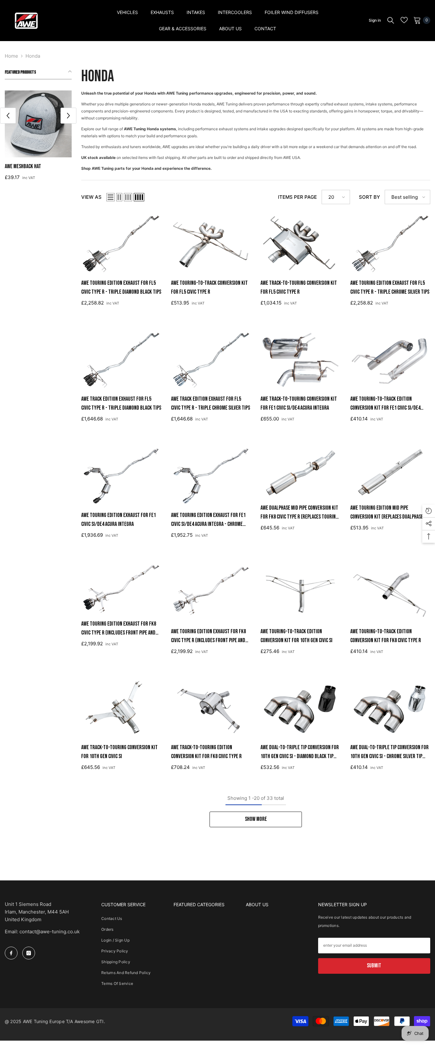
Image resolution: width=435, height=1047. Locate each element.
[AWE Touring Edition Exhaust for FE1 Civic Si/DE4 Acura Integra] (121, 476)
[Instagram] (28, 953)
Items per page (297, 197)
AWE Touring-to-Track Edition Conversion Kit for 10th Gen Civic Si (296, 636)
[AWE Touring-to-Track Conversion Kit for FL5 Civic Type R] (211, 244)
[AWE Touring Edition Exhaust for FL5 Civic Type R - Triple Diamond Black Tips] (121, 244)
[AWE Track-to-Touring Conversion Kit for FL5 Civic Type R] (300, 244)
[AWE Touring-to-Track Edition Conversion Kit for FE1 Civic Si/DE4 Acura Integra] (390, 360)
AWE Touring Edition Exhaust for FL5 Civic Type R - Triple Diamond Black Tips (121, 287)
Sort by (369, 197)
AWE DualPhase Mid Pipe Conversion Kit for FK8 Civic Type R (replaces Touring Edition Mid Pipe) (299, 513)
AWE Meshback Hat (23, 166)
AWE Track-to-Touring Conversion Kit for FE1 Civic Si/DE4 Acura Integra (298, 403)
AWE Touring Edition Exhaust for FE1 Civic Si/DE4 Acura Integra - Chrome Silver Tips (208, 520)
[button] (8, 116)
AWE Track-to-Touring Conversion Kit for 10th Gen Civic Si (119, 752)
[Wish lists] (404, 20)
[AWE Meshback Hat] (38, 123)
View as (91, 197)
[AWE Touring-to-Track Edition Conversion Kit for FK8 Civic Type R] (390, 592)
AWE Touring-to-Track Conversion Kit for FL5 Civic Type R (209, 287)
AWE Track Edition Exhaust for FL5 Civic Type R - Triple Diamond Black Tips (121, 403)
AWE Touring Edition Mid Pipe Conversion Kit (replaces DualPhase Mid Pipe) (386, 513)
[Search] (391, 20)
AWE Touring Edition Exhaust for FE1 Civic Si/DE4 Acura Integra (118, 519)
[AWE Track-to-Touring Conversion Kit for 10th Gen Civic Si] (121, 708)
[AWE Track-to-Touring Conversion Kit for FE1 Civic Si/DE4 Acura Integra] (300, 360)
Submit (374, 965)
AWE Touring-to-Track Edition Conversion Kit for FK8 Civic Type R (385, 636)
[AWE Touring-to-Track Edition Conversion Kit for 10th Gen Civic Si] (300, 592)
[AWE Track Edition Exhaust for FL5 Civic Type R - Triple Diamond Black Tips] (121, 360)
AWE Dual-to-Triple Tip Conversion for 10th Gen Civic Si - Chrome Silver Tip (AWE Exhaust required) (389, 752)
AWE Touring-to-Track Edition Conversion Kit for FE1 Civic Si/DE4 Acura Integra (385, 404)
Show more (256, 819)
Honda (32, 56)
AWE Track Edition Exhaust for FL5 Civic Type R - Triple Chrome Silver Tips (210, 403)
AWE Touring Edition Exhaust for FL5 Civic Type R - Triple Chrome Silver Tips (389, 287)
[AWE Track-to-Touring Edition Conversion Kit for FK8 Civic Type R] (211, 708)
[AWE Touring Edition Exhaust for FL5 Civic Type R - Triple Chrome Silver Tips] (390, 244)
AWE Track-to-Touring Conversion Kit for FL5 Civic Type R (298, 287)
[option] (38, 137)
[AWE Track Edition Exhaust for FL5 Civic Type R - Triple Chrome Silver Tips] (211, 360)
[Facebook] (11, 953)
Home (11, 56)
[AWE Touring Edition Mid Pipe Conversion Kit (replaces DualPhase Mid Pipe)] (390, 472)
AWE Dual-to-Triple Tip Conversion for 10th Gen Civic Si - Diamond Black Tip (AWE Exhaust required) (299, 752)
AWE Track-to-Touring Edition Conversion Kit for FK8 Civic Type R (206, 752)
